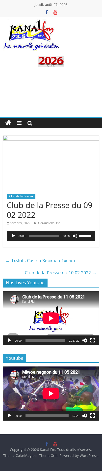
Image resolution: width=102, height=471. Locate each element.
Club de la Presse (21, 196)
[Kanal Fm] (8, 123)
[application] (51, 236)
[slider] (86, 235)
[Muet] (75, 235)
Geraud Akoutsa (49, 223)
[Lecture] (13, 235)
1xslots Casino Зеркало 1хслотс (41, 260)
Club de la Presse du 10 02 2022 (61, 273)
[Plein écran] (92, 340)
